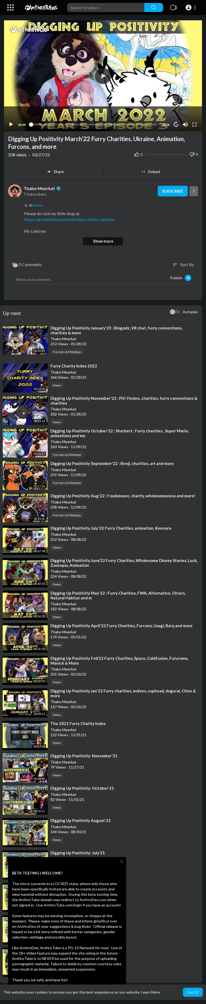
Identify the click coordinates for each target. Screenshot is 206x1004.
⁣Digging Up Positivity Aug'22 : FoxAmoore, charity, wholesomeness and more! (123, 495)
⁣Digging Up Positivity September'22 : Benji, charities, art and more (112, 463)
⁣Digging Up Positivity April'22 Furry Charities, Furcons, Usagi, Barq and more (121, 625)
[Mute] (185, 124)
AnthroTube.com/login (63, 905)
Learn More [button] (150, 992)
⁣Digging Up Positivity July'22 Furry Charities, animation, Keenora (110, 528)
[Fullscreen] (194, 124)
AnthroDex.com (93, 899)
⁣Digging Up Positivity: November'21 (83, 755)
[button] (191, 7)
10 (176, 124)
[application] (103, 75)
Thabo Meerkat (40, 188)
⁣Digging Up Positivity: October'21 (82, 788)
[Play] (11, 124)
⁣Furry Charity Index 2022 (73, 365)
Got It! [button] (193, 992)
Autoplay (190, 311)
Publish (177, 278)
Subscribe (172, 191)
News (38, 205)
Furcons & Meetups (67, 352)
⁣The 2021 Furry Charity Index (78, 723)
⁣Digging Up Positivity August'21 (80, 820)
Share (59, 171)
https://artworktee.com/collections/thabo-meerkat (69, 219)
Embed (154, 171)
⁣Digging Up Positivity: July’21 (77, 852)
